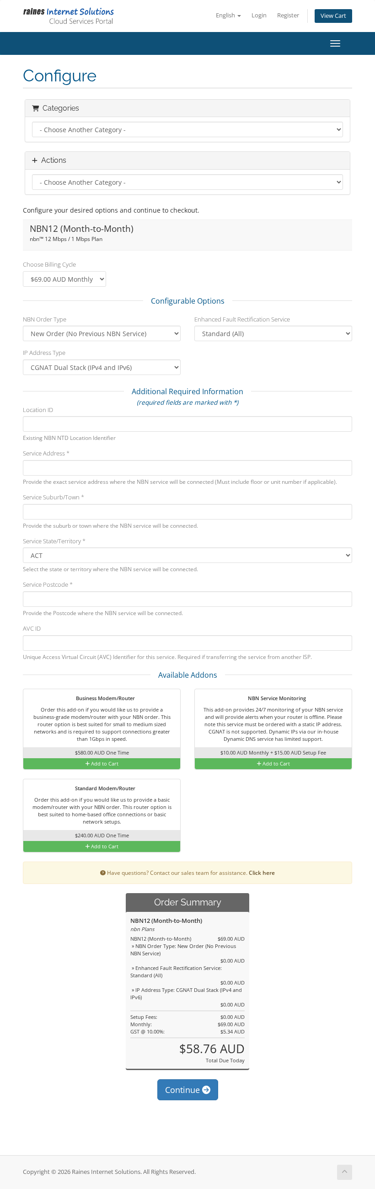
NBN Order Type (44, 319)
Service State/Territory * (54, 541)
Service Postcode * (48, 584)
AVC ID (32, 628)
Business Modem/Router (105, 698)
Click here (262, 872)
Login (259, 15)
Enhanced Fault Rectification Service (242, 319)
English (226, 15)
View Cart (333, 16)
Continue (183, 1089)
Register (288, 15)
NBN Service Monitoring (276, 698)
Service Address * (46, 453)
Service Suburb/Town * (53, 497)
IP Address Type (44, 352)
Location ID (38, 410)
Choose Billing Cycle (49, 264)
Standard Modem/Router (104, 788)
